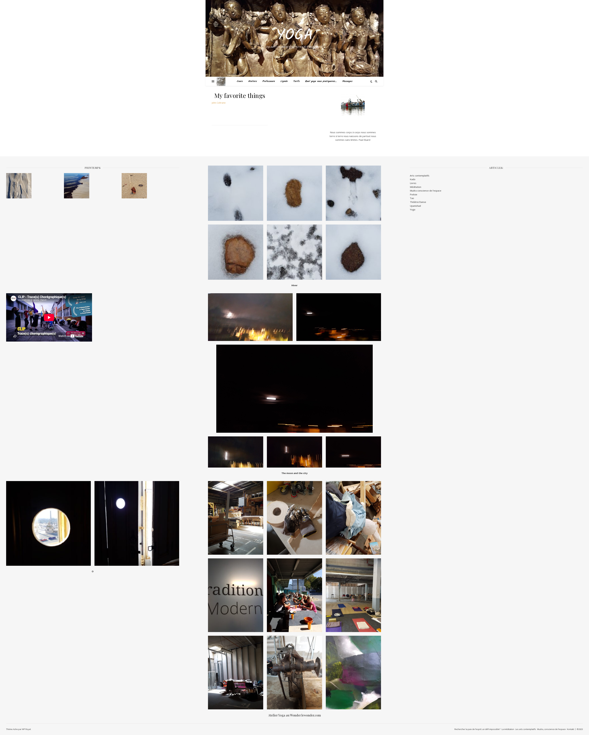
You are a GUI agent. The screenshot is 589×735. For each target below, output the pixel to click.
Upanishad (415, 205)
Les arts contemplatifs (525, 729)
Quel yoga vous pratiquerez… (321, 81)
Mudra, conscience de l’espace (551, 729)
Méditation (415, 186)
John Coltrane (219, 102)
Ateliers (252, 81)
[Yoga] (220, 81)
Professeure (268, 81)
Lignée (284, 81)
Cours (240, 81)
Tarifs (296, 81)
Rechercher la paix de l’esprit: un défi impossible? (477, 729)
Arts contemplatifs (419, 175)
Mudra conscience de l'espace (425, 190)
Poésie (413, 194)
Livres (413, 183)
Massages (347, 81)
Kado (412, 179)
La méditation (508, 729)
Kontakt (570, 729)
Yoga (294, 35)
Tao (412, 198)
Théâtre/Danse (418, 201)
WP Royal (26, 729)
